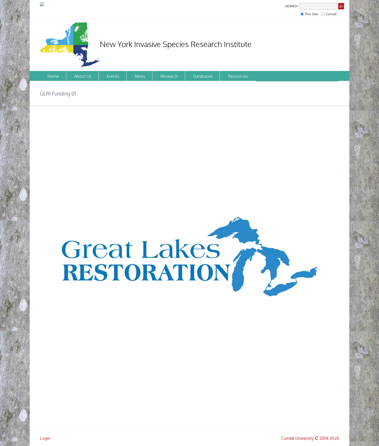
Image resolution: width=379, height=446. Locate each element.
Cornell (331, 14)
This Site (311, 14)
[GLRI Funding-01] (189, 269)
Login (45, 438)
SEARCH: (292, 6)
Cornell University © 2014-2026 (310, 438)
